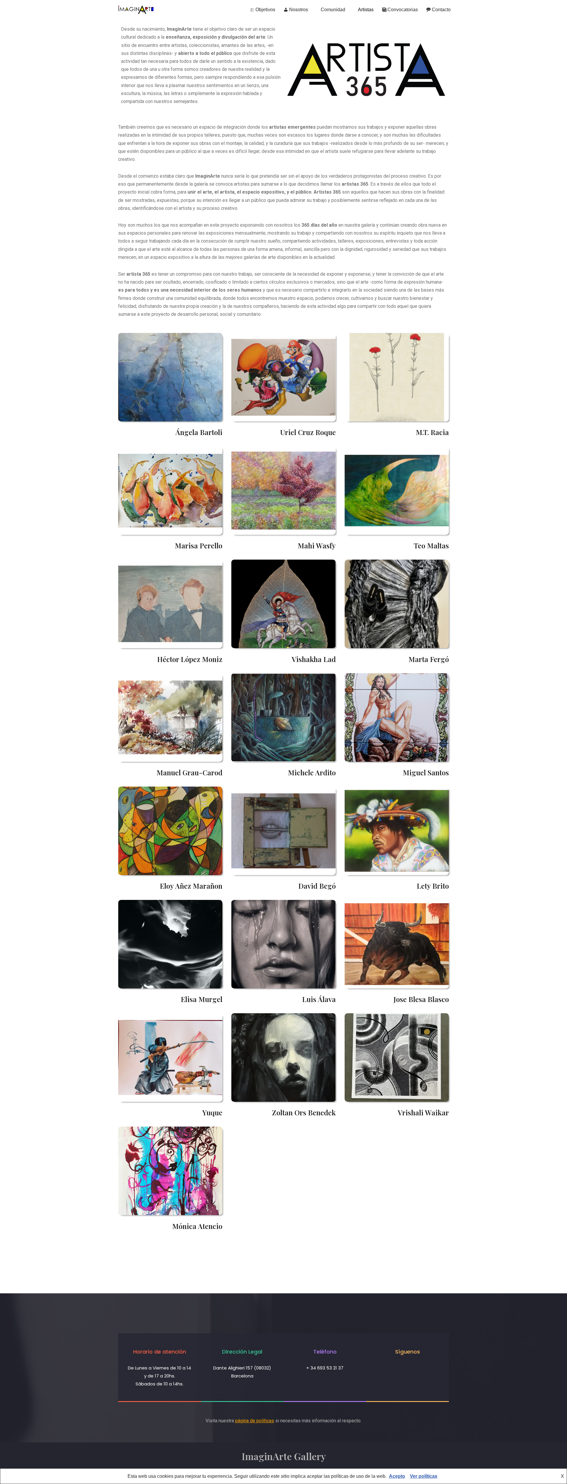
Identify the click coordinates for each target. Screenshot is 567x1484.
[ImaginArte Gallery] (136, 9)
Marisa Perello (198, 545)
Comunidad (333, 9)
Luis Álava (319, 999)
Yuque (212, 1112)
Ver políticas (423, 1476)
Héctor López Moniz (189, 659)
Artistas (366, 9)
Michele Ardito (312, 772)
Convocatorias (402, 9)
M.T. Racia (432, 432)
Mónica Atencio (197, 1226)
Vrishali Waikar (423, 1112)
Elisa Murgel (201, 999)
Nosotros (298, 9)
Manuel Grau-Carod (189, 772)
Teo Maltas (431, 545)
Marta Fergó (428, 659)
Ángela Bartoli (198, 432)
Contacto (441, 9)
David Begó (317, 885)
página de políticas (254, 1420)
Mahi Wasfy (317, 545)
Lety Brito (433, 885)
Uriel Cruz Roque (308, 432)
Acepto (397, 1476)
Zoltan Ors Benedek (304, 1112)
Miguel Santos (426, 772)
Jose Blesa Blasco (421, 999)
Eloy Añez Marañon (191, 885)
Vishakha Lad (314, 659)
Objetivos (265, 9)
